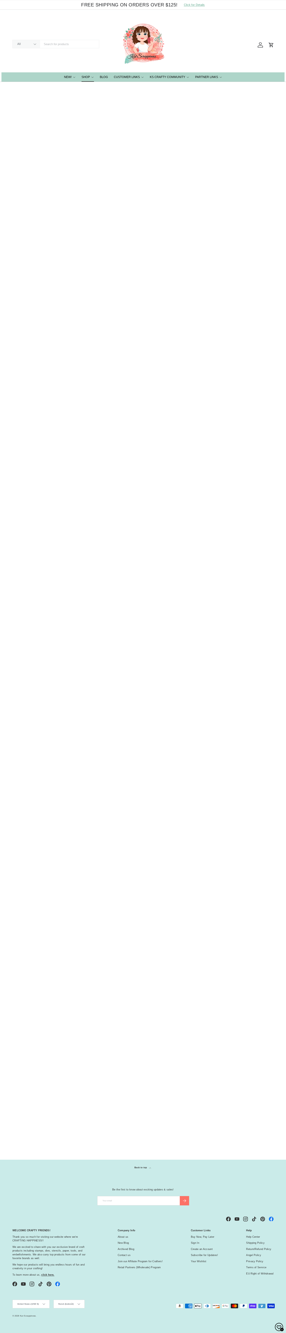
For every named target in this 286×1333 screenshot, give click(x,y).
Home (15, 87)
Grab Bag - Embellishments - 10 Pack (194, 605)
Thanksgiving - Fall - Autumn (36, 1139)
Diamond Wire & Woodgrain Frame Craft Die (246, 206)
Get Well (23, 1130)
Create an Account (202, 1249)
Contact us (124, 1255)
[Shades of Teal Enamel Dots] (196, 764)
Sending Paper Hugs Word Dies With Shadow (192, 702)
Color (19, 1002)
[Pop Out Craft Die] (249, 866)
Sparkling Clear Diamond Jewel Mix (32, 409)
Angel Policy (253, 1255)
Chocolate (24, 1103)
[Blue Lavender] (190, 200)
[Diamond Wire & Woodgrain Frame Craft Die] (249, 170)
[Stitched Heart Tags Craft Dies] (196, 470)
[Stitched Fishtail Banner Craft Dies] (196, 275)
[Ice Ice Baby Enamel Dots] (249, 373)
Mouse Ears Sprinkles (83, 798)
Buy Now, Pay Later (202, 1236)
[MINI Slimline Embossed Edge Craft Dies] (143, 666)
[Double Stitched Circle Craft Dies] (143, 275)
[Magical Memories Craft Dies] (249, 275)
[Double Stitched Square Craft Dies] (90, 470)
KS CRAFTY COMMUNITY (167, 77)
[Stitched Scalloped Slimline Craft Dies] (143, 373)
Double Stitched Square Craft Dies (88, 507)
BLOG (104, 77)
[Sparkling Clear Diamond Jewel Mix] (37, 373)
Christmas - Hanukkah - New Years (40, 1108)
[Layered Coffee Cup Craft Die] (37, 666)
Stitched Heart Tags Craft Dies (195, 505)
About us (123, 1236)
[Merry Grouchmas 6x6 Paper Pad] (143, 568)
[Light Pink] (197, 200)
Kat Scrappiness (28, 1316)
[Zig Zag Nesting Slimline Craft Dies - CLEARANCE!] (37, 866)
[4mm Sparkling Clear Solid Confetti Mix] (249, 568)
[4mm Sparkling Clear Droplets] (90, 275)
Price (18, 982)
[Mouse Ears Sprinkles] (90, 764)
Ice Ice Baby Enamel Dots (245, 407)
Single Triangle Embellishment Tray (195, 214)
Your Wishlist (198, 1261)
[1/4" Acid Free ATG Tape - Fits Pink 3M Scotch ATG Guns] (90, 568)
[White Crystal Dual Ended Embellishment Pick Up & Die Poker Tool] (249, 764)
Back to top (141, 1167)
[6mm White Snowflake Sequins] (249, 470)
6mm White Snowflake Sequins (249, 505)
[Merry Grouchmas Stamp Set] (90, 666)
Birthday (23, 1099)
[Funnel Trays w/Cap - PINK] (37, 275)
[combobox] (56, 44)
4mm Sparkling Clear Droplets (89, 309)
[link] (109, 945)
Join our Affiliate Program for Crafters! (140, 1261)
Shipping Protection (29, 204)
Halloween (24, 1135)
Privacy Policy (254, 1261)
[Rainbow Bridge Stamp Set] (90, 866)
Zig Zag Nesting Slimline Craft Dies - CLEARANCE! (36, 902)
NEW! (68, 77)
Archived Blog (126, 1249)
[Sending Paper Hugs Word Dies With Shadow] (196, 666)
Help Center (253, 1236)
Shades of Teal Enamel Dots (193, 798)
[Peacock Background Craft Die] (249, 666)
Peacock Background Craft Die (248, 700)
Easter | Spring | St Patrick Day (37, 1126)
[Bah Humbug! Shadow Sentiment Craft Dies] (196, 866)
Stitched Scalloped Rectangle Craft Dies (141, 800)
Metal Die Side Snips (135, 204)
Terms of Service (256, 1267)
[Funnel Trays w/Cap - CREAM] (37, 470)
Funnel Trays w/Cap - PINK (34, 309)
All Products (28, 87)
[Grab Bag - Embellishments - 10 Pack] (196, 568)
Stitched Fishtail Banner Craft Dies (195, 312)
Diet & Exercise (27, 1121)
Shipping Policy (255, 1242)
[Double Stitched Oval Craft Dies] (143, 470)
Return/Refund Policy (258, 1249)
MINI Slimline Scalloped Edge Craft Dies (88, 409)
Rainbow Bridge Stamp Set (87, 900)
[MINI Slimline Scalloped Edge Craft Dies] (90, 373)
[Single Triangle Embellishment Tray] (196, 170)
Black (19, 1023)
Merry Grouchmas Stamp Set (88, 700)
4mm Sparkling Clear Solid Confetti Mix (246, 605)
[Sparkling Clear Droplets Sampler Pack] (90, 170)
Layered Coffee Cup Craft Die (35, 700)
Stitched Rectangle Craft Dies (195, 407)
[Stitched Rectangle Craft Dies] (196, 373)
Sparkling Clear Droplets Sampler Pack (85, 206)
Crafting (22, 1117)
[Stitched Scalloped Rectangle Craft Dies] (143, 764)
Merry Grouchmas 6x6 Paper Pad (141, 605)
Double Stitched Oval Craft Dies (140, 507)
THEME (19, 1092)
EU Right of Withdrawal (260, 1273)
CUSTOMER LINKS (127, 77)
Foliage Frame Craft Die (31, 798)
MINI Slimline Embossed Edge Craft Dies (142, 702)
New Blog (123, 1242)
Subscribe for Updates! (204, 1255)
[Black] (183, 200)
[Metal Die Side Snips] (143, 170)
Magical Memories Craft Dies (247, 309)
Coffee (21, 1112)
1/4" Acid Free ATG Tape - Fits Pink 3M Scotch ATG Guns (89, 605)
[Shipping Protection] (37, 170)
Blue (19, 1050)
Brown (19, 1076)
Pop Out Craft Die (239, 900)
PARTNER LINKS (206, 77)
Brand (19, 992)
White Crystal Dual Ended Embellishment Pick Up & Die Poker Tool (247, 802)
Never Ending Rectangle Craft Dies (142, 902)
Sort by (17, 132)
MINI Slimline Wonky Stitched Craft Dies (36, 605)
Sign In (195, 1242)
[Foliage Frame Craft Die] (37, 764)
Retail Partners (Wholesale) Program (139, 1267)
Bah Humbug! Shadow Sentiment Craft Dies (190, 902)
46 (159, 945)
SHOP (86, 77)
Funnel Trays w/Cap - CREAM (36, 505)
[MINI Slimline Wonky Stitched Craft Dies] (37, 568)
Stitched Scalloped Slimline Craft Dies (140, 409)
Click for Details (194, 4)
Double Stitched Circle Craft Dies (141, 312)
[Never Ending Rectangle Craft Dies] (143, 866)
